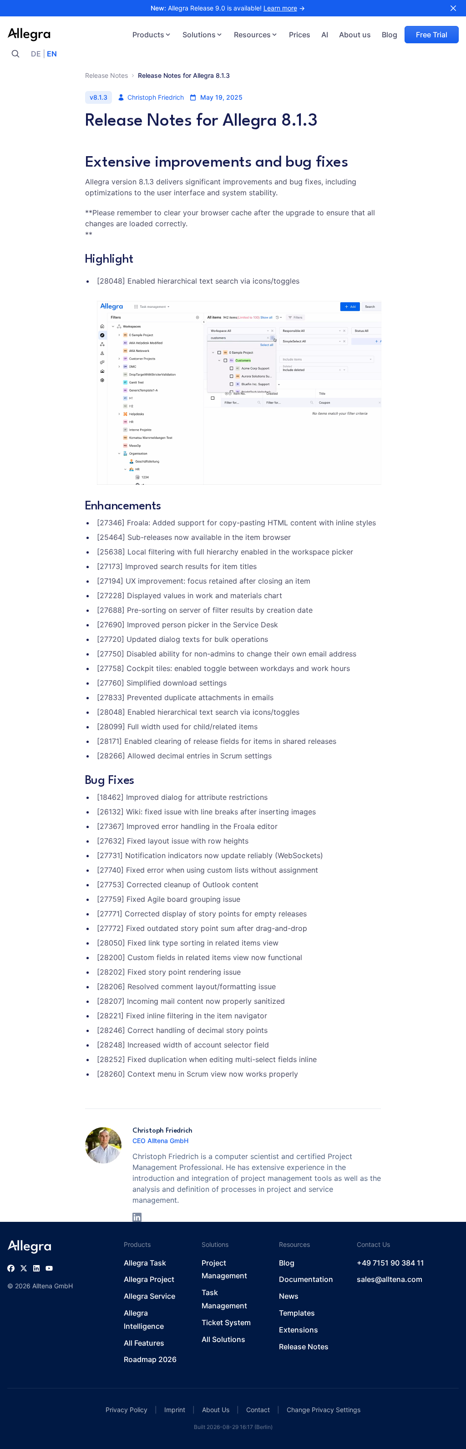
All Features (144, 1342)
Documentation (306, 1279)
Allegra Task (145, 1262)
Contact (258, 1409)
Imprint (174, 1409)
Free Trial (431, 34)
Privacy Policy (126, 1409)
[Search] (15, 54)
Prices (299, 34)
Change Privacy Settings (323, 1409)
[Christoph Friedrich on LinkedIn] (137, 1217)
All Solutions (223, 1339)
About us (355, 34)
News (289, 1296)
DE (36, 53)
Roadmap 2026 (150, 1359)
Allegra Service (149, 1296)
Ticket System (226, 1322)
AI (324, 34)
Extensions (298, 1329)
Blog (389, 34)
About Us (215, 1409)
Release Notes (106, 75)
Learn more (280, 8)
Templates (297, 1312)
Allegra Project (149, 1279)
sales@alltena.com (389, 1279)
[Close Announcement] (453, 8)
